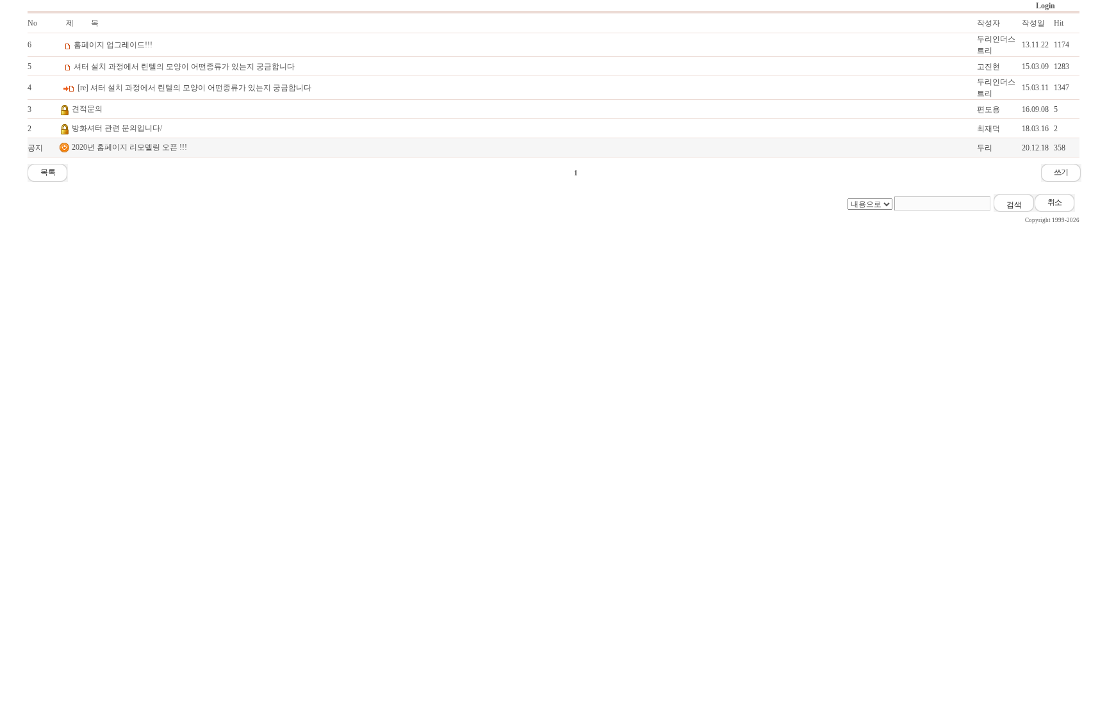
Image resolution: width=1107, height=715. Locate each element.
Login (1045, 5)
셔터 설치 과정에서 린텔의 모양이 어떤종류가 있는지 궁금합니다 (184, 66)
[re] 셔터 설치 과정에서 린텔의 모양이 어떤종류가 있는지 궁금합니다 (194, 87)
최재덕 (988, 128)
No (32, 23)
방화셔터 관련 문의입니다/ (117, 128)
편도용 (988, 109)
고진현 (988, 66)
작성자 (988, 23)
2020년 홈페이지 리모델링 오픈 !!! (129, 147)
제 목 (82, 23)
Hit (1058, 23)
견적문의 (87, 108)
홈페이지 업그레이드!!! (113, 44)
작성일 (1033, 23)
